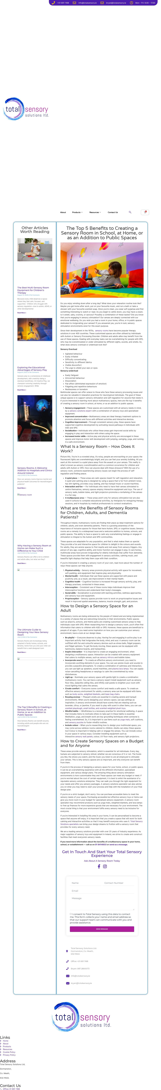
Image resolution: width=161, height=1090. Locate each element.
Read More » (21, 313)
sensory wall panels (84, 736)
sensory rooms (101, 330)
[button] (130, 212)
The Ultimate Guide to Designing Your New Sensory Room (32, 632)
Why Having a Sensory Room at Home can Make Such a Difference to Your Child (34, 548)
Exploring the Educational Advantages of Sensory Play (32, 368)
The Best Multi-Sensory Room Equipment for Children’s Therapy (33, 290)
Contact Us (113, 212)
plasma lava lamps (120, 668)
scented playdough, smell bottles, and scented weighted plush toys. (95, 708)
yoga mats (125, 719)
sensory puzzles (76, 722)
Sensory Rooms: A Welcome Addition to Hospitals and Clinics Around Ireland (34, 470)
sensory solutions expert (81, 411)
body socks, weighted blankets (86, 694)
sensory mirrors (107, 657)
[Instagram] (105, 866)
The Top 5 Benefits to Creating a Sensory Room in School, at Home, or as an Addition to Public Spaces (34, 711)
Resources (94, 212)
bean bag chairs (112, 694)
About (63, 212)
